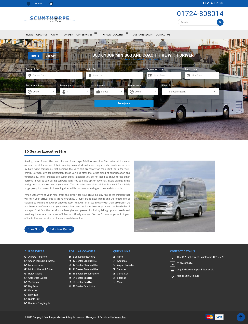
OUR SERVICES (84, 34)
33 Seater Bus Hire (82, 282)
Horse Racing (35, 273)
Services (121, 269)
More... (120, 282)
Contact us (123, 273)
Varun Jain (120, 317)
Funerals (32, 290)
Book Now (34, 229)
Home (120, 256)
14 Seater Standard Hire (85, 265)
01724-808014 (200, 13)
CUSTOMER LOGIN (143, 34)
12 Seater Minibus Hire (85, 261)
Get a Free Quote (60, 229)
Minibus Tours (35, 265)
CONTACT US (163, 34)
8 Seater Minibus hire (84, 256)
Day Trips (33, 286)
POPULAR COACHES (113, 34)
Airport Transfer (62, 34)
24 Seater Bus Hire (82, 278)
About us (122, 261)
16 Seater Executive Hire (86, 273)
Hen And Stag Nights (39, 303)
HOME (29, 34)
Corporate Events (37, 278)
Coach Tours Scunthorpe (41, 261)
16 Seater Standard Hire (85, 269)
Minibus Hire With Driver (40, 269)
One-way (51, 55)
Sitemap (121, 278)
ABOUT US (42, 34)
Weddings (33, 282)
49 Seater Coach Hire (84, 286)
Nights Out (33, 299)
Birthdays (33, 294)
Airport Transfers (37, 256)
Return (35, 55)
